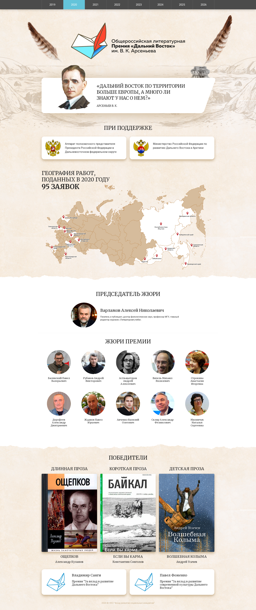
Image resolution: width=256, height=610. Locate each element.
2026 (204, 4)
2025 (182, 4)
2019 (52, 4)
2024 (160, 4)
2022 (117, 4)
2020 (74, 4)
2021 (96, 4)
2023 (139, 4)
